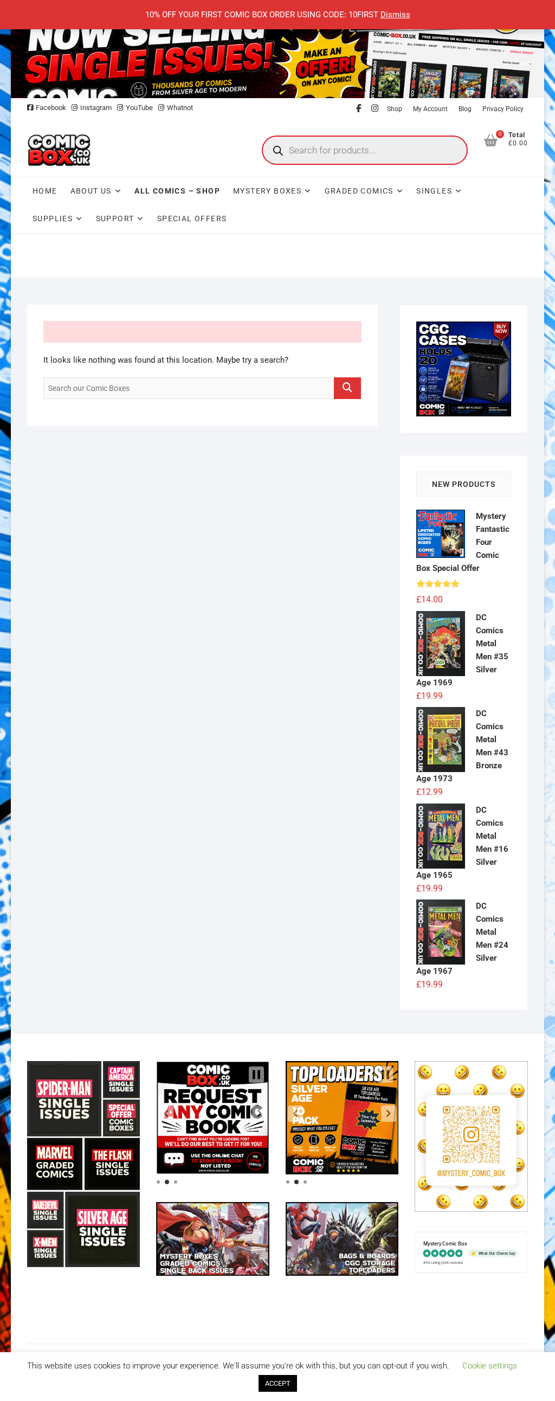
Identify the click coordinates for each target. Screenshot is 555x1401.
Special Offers (192, 218)
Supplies (53, 218)
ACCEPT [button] (278, 1383)
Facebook (51, 108)
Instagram (96, 108)
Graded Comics (359, 191)
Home (45, 191)
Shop (394, 109)
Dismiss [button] (395, 15)
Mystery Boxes (267, 191)
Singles (434, 191)
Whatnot (180, 108)
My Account (430, 109)
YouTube (139, 108)
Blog (465, 109)
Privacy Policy (503, 109)
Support (115, 218)
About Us (91, 191)
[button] (165, 1114)
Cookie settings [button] (489, 1366)
